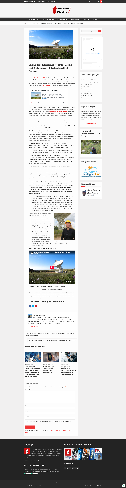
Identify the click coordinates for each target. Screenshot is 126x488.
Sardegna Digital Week (88, 95)
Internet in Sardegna (62, 19)
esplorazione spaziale (65, 292)
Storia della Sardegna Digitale (89, 100)
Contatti (95, 19)
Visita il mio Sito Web (33, 326)
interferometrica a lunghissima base (58, 111)
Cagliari (58, 292)
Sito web (27, 416)
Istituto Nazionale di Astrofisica (40, 294)
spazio (67, 296)
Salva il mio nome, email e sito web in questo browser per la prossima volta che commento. (49, 421)
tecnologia (31, 298)
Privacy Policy (27, 473)
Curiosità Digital (86, 84)
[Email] (99, 2)
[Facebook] (87, 2)
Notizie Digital (49, 74)
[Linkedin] (96, 2)
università (43, 298)
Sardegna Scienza (87, 97)
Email (26, 411)
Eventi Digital (86, 86)
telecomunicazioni (36, 298)
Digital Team (87, 19)
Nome (26, 405)
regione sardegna (67, 294)
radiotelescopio (49, 294)
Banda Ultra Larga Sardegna (89, 82)
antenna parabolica (41, 292)
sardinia (37, 296)
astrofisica (55, 292)
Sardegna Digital (34, 485)
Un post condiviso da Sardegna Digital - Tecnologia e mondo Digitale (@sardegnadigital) (101, 66)
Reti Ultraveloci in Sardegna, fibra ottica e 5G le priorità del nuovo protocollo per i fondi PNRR (51, 340)
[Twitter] (92, 2)
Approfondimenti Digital (48, 19)
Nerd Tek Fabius (86, 88)
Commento (28, 389)
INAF (32, 294)
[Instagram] (89, 2)
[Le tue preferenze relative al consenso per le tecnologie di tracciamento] (123, 485)
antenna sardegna (48, 292)
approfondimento (47, 85)
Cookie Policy (34, 473)
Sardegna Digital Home (34, 19)
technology (71, 296)
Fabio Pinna (41, 74)
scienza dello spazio (62, 296)
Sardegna (34, 296)
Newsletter (85, 91)
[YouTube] (94, 2)
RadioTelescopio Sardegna (58, 294)
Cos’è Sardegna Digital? (75, 19)
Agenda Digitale (33, 292)
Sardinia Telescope (53, 296)
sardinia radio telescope (44, 296)
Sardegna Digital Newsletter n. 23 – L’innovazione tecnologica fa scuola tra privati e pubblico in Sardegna (68, 370)
